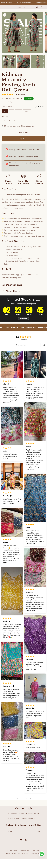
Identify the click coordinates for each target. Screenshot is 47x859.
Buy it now (23, 139)
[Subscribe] (39, 831)
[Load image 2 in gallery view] (23, 61)
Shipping (12, 102)
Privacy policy (35, 850)
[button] (4, 7)
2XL (26, 111)
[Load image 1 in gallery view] (9, 61)
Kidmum (15, 850)
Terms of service (11, 853)
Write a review (21, 345)
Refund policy (24, 850)
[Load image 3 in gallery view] (38, 61)
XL (18, 111)
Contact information (36, 853)
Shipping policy (23, 853)
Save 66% (24, 318)
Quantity (5, 116)
